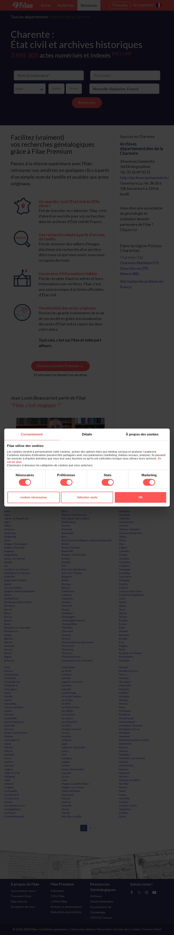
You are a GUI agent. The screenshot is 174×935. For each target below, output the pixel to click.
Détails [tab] (87, 434)
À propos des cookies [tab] (142, 434)
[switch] (66, 482)
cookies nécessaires (33, 497)
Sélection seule (87, 497)
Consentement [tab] (32, 434)
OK (141, 497)
